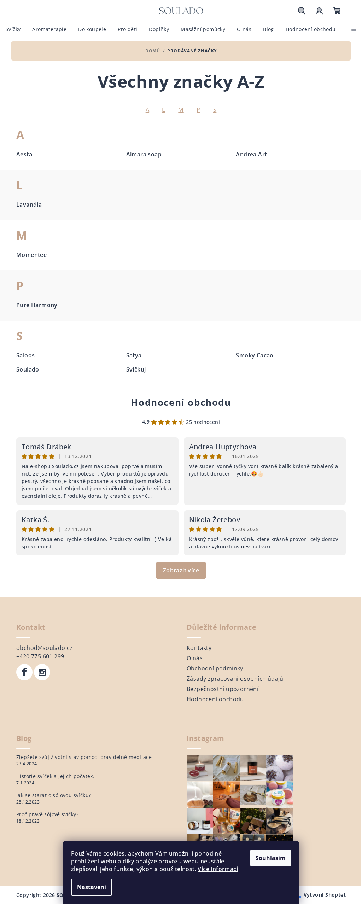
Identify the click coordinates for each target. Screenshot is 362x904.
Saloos (25, 355)
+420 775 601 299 (40, 656)
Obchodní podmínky (215, 668)
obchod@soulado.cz (44, 648)
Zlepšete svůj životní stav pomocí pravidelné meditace (84, 757)
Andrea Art (251, 154)
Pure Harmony (37, 305)
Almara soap (144, 154)
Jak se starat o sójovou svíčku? (53, 795)
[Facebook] (24, 672)
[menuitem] (13, 29)
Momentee (31, 255)
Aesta (24, 154)
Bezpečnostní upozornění (222, 689)
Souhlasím (271, 858)
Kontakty (199, 648)
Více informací (218, 869)
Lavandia (29, 204)
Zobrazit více (181, 570)
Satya (134, 355)
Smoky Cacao (254, 355)
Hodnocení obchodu (181, 402)
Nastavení (91, 887)
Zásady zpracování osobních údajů (235, 679)
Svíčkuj (136, 369)
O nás (195, 658)
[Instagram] (42, 672)
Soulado (27, 369)
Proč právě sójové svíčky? (47, 814)
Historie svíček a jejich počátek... (57, 776)
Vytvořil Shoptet (325, 894)
